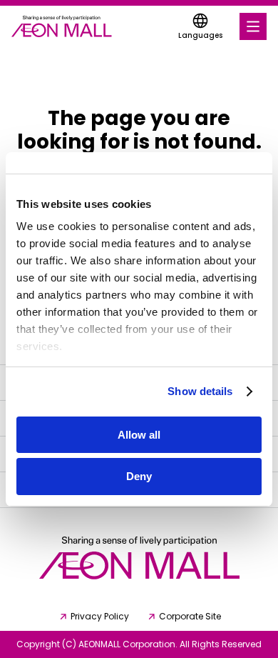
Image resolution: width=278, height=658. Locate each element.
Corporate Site (190, 616)
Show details (200, 391)
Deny (139, 476)
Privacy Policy (100, 616)
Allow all (139, 435)
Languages (200, 35)
